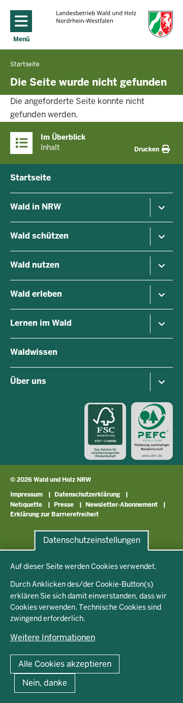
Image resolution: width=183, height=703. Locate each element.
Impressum (26, 494)
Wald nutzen (34, 264)
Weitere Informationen (52, 637)
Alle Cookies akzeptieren (64, 664)
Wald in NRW (35, 206)
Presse (64, 505)
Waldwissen (33, 352)
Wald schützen (39, 235)
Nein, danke (44, 683)
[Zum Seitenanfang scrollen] (162, 684)
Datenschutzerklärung (87, 494)
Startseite (30, 177)
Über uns (28, 381)
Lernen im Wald (41, 323)
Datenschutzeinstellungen (91, 540)
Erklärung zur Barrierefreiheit (54, 514)
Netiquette (26, 505)
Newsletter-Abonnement (121, 505)
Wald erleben (36, 294)
